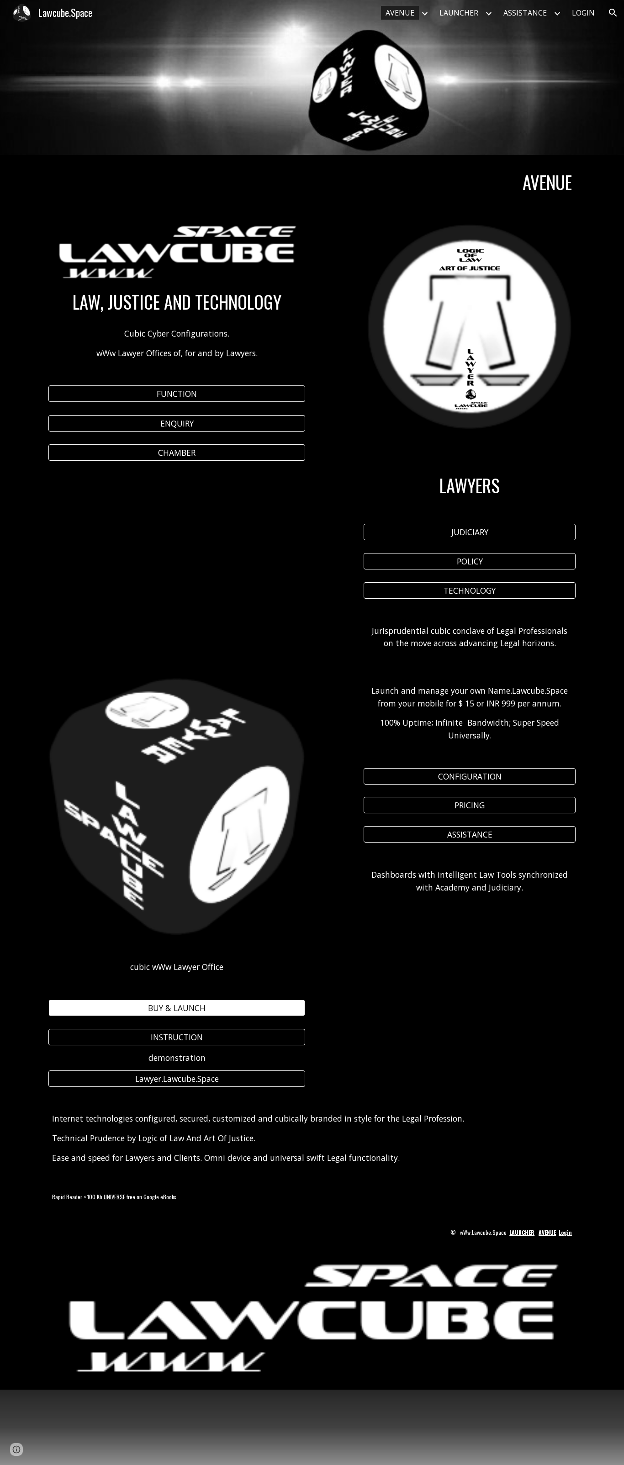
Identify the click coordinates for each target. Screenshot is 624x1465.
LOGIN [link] (583, 13)
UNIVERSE (114, 1197)
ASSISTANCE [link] (525, 13)
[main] (312, 182)
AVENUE (547, 1232)
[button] (613, 13)
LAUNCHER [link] (458, 13)
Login (565, 1232)
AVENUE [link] (400, 13)
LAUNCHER (521, 1232)
